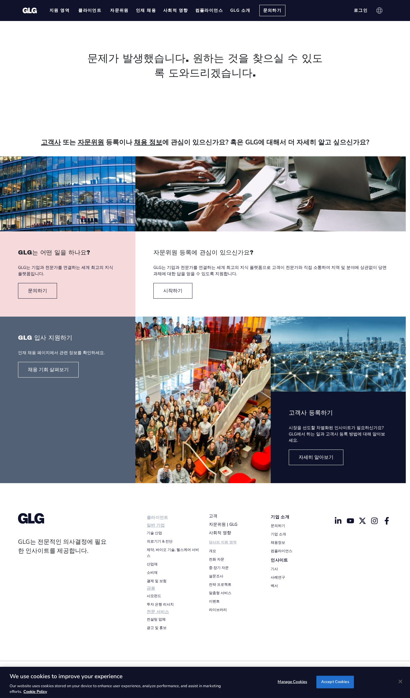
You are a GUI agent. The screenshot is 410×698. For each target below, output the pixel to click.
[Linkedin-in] (338, 520)
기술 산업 (154, 533)
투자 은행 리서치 (160, 604)
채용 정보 (148, 142)
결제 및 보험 (157, 581)
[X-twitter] (362, 520)
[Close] (400, 681)
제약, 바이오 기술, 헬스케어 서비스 (173, 552)
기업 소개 (280, 517)
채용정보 (278, 542)
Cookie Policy (35, 691)
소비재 (152, 572)
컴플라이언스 (281, 551)
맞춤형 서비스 (220, 593)
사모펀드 (154, 596)
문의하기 (278, 525)
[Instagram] (374, 520)
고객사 (51, 142)
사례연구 (278, 577)
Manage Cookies (292, 681)
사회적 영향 (220, 533)
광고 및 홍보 (157, 627)
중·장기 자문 (219, 567)
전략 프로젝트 (220, 584)
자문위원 (91, 142)
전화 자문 (216, 559)
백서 (274, 585)
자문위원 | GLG (223, 524)
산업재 (152, 564)
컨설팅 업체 (156, 619)
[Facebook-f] (386, 520)
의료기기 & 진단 (160, 541)
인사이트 (279, 560)
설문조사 (216, 576)
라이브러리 (218, 609)
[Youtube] (350, 520)
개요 (212, 551)
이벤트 (214, 601)
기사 (274, 569)
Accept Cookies (335, 681)
